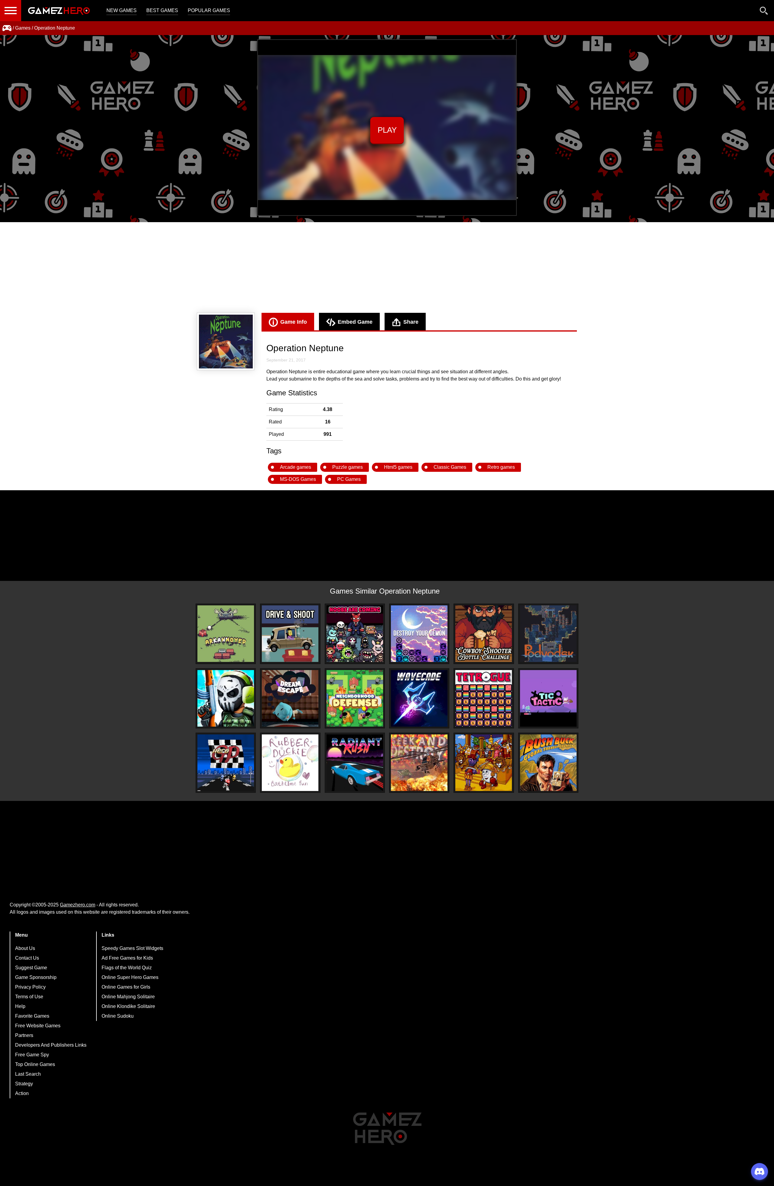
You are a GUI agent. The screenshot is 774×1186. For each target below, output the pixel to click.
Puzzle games (347, 467)
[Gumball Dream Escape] (290, 698)
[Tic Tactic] (548, 698)
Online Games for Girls (126, 987)
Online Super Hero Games (130, 977)
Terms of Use (29, 996)
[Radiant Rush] (355, 762)
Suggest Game (31, 967)
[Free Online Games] (6, 28)
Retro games (501, 467)
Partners (24, 1035)
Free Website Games (37, 1025)
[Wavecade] (419, 698)
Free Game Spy (32, 1054)
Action (22, 1093)
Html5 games (398, 467)
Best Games (162, 10)
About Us (25, 948)
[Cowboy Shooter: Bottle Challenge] (483, 633)
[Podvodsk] (548, 633)
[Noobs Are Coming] (355, 633)
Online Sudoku (118, 1016)
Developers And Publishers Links (50, 1045)
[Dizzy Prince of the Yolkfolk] (483, 762)
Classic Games (450, 467)
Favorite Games (32, 1016)
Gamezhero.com (77, 904)
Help (20, 1006)
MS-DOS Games (298, 479)
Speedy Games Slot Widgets (132, 948)
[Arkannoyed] (225, 633)
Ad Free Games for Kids (127, 958)
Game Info (293, 322)
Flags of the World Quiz (127, 967)
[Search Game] (764, 12)
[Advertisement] (387, 267)
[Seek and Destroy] (419, 762)
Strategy (24, 1083)
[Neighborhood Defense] (355, 698)
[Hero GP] (225, 762)
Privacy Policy (30, 987)
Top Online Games (35, 1064)
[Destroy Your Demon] (419, 633)
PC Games (349, 479)
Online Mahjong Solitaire (128, 996)
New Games (121, 10)
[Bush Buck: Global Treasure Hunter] (548, 762)
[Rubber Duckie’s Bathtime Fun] (290, 762)
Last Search (28, 1074)
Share (410, 322)
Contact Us (27, 958)
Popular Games (209, 10)
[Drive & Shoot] (290, 633)
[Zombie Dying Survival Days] (225, 698)
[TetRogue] (483, 698)
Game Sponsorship (36, 977)
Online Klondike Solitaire (128, 1006)
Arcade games (295, 467)
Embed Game (355, 322)
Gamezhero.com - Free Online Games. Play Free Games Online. (59, 10)
